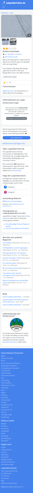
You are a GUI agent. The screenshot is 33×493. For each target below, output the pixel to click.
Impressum (5, 478)
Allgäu (3, 356)
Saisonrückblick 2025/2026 (12, 297)
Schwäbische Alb (7, 405)
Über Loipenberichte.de (9, 471)
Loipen (3, 447)
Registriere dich (8, 91)
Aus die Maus (7, 243)
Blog (5, 293)
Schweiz (4, 402)
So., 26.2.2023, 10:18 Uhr (13, 54)
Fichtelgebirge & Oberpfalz (10, 368)
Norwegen (4, 436)
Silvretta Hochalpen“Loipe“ (12, 258)
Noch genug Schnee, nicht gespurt (14, 253)
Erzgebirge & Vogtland (9, 366)
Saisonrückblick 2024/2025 (12, 305)
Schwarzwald (5, 400)
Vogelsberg (5, 417)
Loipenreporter (6, 450)
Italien (3, 433)
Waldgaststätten (6, 460)
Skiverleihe (5, 457)
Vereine (3, 452)
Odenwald (4, 388)
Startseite (4, 13)
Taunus (3, 412)
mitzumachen (16, 171)
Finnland (4, 426)
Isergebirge (5, 431)
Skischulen (4, 455)
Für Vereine (5, 476)
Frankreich (4, 429)
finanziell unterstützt (10, 342)
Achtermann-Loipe (9, 77)
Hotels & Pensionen (8, 462)
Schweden (4, 441)
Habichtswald (5, 373)
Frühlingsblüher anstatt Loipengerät (15, 248)
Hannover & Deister (8, 375)
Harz (11, 13)
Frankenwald (5, 371)
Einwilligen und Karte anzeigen (16, 118)
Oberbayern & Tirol (7, 385)
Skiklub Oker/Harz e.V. (16, 487)
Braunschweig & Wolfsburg (10, 363)
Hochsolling (5, 380)
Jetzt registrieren (16, 138)
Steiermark (5, 407)
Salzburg (4, 395)
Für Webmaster (6, 473)
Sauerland (4, 398)
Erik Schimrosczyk (11, 57)
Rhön (3, 390)
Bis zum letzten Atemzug (11, 268)
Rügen (3, 393)
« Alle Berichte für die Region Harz (13, 144)
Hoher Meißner (6, 383)
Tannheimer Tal (6, 410)
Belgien (3, 424)
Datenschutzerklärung (9, 483)
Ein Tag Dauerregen (10, 263)
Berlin (3, 361)
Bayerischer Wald (7, 358)
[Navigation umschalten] (3, 7)
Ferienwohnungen (7, 464)
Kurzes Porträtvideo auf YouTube (17, 228)
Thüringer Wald (6, 415)
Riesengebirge (6, 438)
